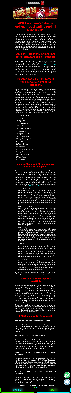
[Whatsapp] (67, 377)
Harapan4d (33, 38)
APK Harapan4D (33, 186)
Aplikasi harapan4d (49, 64)
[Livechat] (67, 384)
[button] (67, 382)
